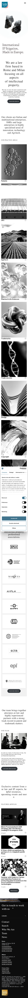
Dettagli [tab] (11, 472)
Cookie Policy (5, 969)
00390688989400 (7, 949)
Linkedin (4, 916)
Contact (5, 921)
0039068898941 (6, 947)
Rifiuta (14, 528)
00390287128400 (7, 962)
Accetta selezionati (14, 523)
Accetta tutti (14, 518)
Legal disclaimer (6, 973)
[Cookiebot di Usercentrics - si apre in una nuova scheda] (20, 469)
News (4, 937)
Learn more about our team (9, 768)
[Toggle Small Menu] (25, 3)
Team (4, 933)
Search (5, 925)
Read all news (14, 890)
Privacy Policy (5, 968)
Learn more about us (14, 101)
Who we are (8, 929)
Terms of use (5, 971)
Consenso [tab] (4, 472)
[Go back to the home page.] (5, 5)
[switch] (24, 502)
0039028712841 (6, 960)
